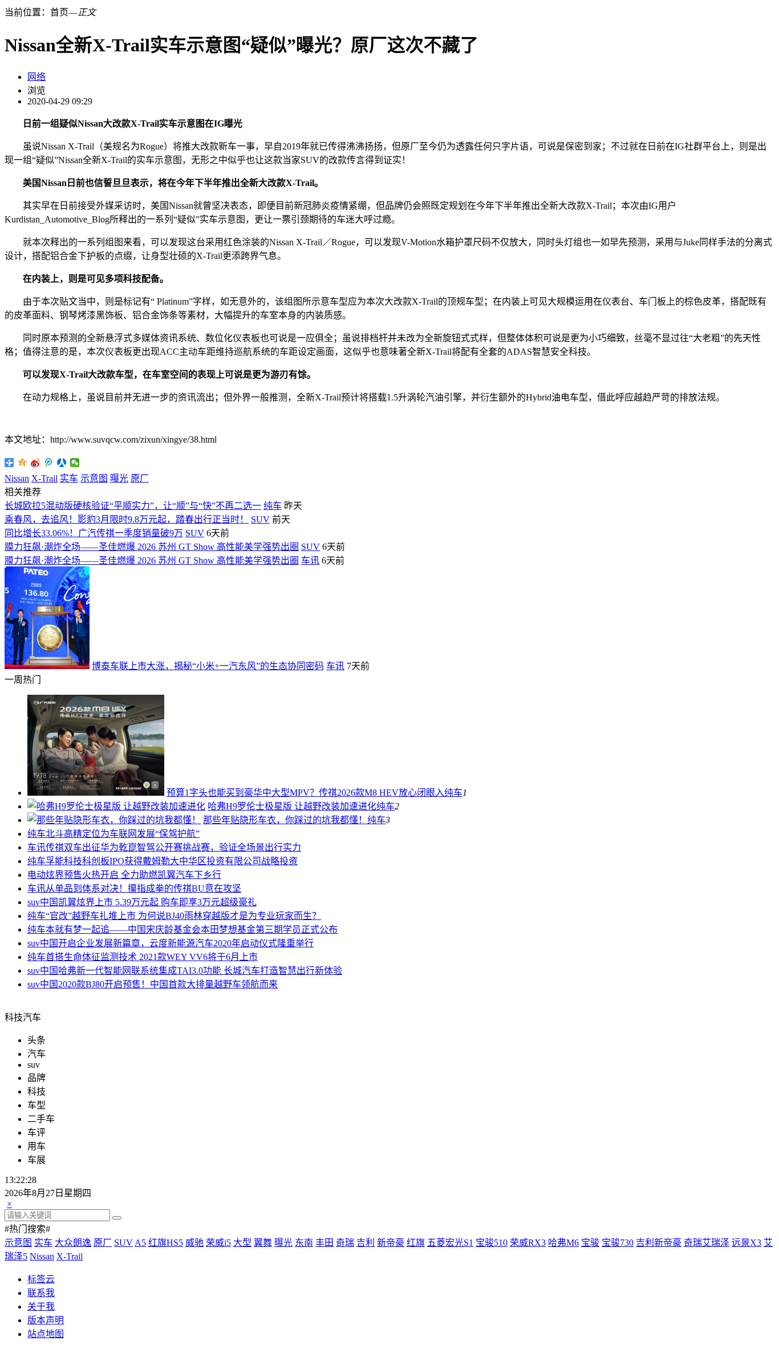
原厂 (140, 478)
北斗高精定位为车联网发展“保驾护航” (123, 833)
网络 (36, 77)
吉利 (365, 1242)
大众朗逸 (73, 1242)
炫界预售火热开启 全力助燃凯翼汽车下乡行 (133, 875)
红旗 (416, 1242)
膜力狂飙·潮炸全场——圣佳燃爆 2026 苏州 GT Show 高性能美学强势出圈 (152, 547)
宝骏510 (492, 1242)
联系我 (41, 1293)
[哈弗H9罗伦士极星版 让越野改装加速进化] (116, 806)
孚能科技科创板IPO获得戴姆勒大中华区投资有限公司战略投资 (172, 861)
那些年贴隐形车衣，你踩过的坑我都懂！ (285, 820)
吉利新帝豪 (658, 1242)
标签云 (41, 1279)
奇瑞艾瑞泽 (706, 1242)
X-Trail (44, 478)
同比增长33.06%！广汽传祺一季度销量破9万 (94, 533)
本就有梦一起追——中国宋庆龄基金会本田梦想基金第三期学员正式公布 (192, 929)
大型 (242, 1242)
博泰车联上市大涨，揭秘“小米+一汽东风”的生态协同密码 (208, 666)
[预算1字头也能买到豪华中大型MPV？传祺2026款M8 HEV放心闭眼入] (95, 792)
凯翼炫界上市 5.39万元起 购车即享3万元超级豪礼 (157, 902)
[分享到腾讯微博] (49, 462)
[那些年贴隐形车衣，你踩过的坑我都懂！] (114, 820)
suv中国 (42, 902)
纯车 (272, 506)
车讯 (310, 560)
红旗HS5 (165, 1242)
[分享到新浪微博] (35, 462)
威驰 (194, 1242)
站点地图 (45, 1334)
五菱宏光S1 (450, 1242)
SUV (260, 519)
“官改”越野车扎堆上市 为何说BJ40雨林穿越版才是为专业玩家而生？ (183, 916)
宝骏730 (618, 1242)
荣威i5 (218, 1242)
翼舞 (263, 1242)
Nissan (17, 478)
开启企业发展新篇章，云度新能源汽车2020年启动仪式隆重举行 (186, 943)
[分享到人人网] (62, 462)
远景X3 (746, 1242)
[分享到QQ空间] (22, 462)
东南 (304, 1242)
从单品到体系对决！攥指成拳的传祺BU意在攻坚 (143, 888)
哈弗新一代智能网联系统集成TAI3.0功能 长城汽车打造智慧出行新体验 (200, 970)
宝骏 (590, 1242)
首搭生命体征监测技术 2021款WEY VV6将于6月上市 (152, 957)
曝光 (119, 478)
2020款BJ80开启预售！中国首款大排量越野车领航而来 (168, 984)
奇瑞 (345, 1242)
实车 (69, 478)
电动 (36, 875)
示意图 (94, 478)
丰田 (324, 1242)
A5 (140, 1242)
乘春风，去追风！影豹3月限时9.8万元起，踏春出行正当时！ (127, 519)
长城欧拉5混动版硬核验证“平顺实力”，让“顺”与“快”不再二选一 (133, 506)
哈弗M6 (563, 1242)
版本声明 (45, 1320)
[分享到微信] (75, 462)
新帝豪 (390, 1242)
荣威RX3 (528, 1242)
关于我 (41, 1306)
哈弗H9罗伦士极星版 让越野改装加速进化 (292, 806)
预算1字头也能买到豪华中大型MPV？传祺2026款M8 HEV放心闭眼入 (305, 792)
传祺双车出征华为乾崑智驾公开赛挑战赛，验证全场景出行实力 (173, 847)
